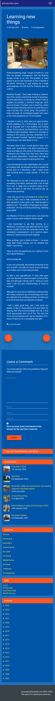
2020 (6, 623)
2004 (6, 678)
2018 (6, 631)
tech (18, 324)
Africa (5, 534)
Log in (5, 585)
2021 (6, 618)
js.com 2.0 (12, 324)
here (35, 140)
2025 (6, 605)
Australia (6, 543)
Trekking (6, 569)
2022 (6, 614)
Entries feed (8, 588)
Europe (6, 551)
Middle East (7, 560)
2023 (6, 610)
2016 (6, 640)
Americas (7, 539)
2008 (6, 674)
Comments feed (9, 590)
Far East (6, 556)
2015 (6, 644)
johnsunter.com (10, 3)
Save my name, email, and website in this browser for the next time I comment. (24, 427)
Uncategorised (38, 27)
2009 (6, 670)
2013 (6, 653)
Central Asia (8, 547)
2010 (6, 665)
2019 (6, 627)
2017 (6, 635)
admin (26, 27)
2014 (6, 648)
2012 (6, 657)
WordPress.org (9, 593)
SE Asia (6, 564)
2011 (6, 661)
